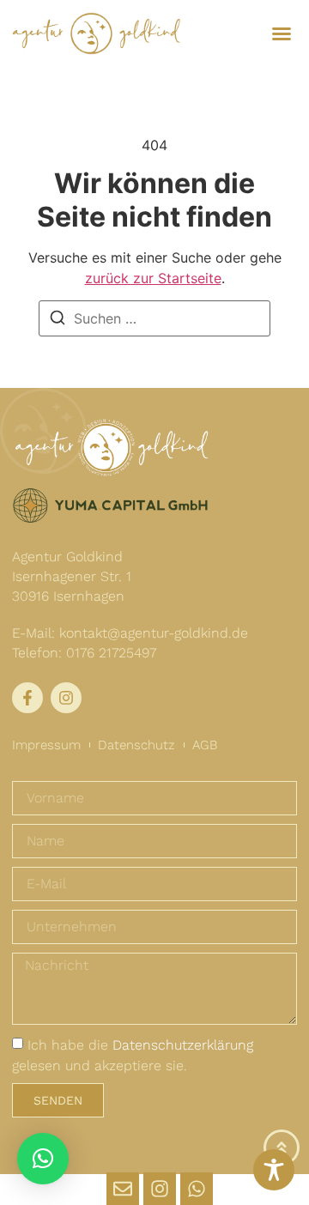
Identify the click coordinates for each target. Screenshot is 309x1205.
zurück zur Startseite (153, 278)
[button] (281, 33)
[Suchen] (57, 319)
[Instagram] (159, 1188)
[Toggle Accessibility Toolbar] (273, 1169)
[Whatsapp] (196, 1188)
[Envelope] (122, 1188)
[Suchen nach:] (154, 318)
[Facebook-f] (27, 697)
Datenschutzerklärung (182, 1045)
